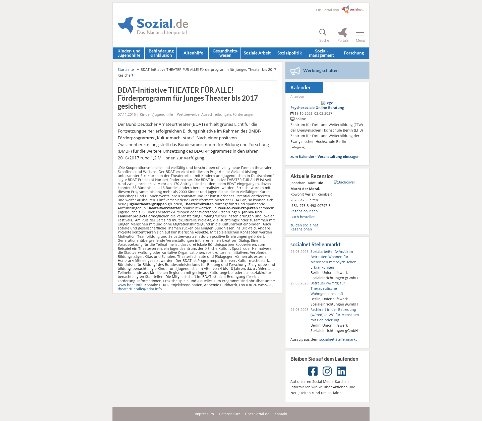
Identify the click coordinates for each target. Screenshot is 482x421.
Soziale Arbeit (257, 52)
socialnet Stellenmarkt (315, 244)
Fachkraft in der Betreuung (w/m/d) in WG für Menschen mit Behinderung (335, 314)
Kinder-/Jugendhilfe (156, 114)
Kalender (300, 87)
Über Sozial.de (257, 413)
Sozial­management (321, 53)
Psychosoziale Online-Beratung (317, 107)
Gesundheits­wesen (225, 53)
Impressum (204, 413)
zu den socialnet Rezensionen (304, 227)
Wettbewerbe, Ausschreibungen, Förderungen (216, 114)
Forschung (354, 52)
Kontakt (280, 413)
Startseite (126, 69)
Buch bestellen (303, 216)
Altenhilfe (193, 52)
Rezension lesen (304, 211)
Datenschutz (229, 413)
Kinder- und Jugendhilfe (129, 53)
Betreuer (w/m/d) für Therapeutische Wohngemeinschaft (328, 288)
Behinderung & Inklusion (161, 53)
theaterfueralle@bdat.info (140, 288)
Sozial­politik (289, 52)
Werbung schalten (321, 70)
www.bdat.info (130, 284)
